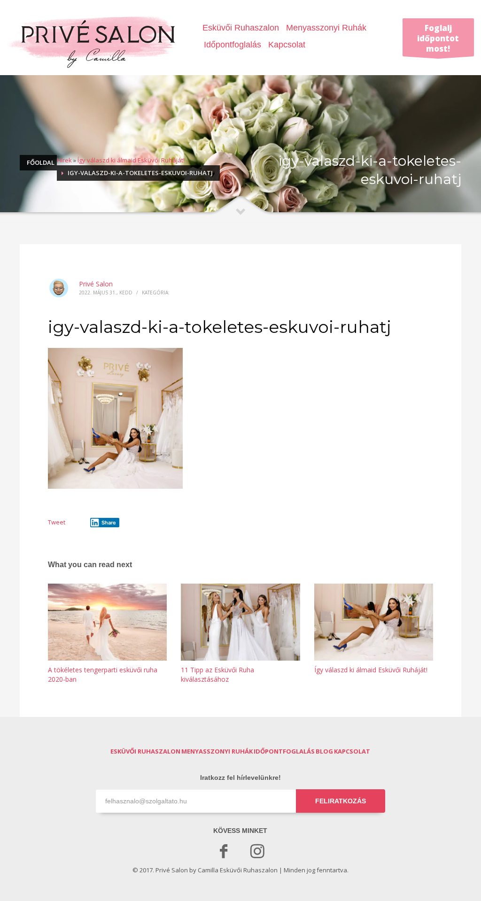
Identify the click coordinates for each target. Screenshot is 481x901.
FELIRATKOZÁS (340, 801)
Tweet (56, 522)
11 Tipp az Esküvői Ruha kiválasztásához (217, 674)
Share (108, 522)
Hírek (64, 160)
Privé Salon (96, 283)
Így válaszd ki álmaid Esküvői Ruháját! (131, 160)
